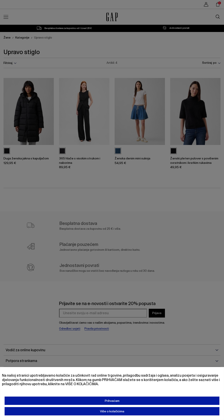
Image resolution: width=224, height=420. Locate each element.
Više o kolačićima (112, 411)
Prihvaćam (112, 400)
